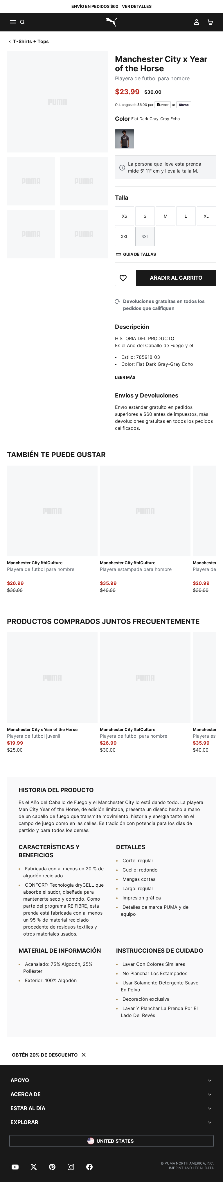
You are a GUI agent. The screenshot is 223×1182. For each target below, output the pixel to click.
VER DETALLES (137, 6)
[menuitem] (15, 1167)
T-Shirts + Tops (31, 41)
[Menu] (13, 22)
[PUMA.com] (111, 22)
